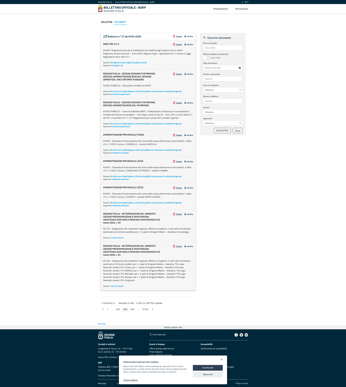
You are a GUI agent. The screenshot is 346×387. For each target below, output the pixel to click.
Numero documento (211, 74)
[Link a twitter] (241, 335)
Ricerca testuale (210, 43)
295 (133, 310)
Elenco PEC (103, 357)
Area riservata (159, 334)
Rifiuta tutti (208, 374)
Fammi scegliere (130, 380)
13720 (146, 310)
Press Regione (155, 351)
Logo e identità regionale (160, 355)
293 (119, 310)
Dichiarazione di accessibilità (214, 348)
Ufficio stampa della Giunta (161, 348)
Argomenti (207, 118)
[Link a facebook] (236, 335)
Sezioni (206, 107)
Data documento (210, 63)
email (108, 370)
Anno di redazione (211, 85)
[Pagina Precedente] (103, 309)
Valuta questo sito (173, 327)
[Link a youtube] (246, 335)
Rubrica (113, 357)
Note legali (102, 383)
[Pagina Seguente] (152, 309)
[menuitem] (220, 8)
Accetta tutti (207, 368)
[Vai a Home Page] (100, 8)
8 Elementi (109, 304)
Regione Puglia (105, 2)
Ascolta (190, 36)
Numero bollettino (210, 96)
